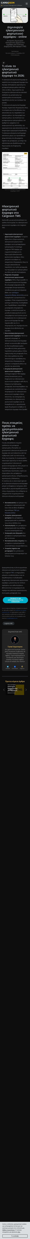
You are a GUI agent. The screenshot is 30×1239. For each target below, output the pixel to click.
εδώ (19, 1232)
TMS (12, 573)
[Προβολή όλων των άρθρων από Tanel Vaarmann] (15, 640)
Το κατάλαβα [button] (15, 1236)
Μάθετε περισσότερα (8, 1230)
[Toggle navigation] (26, 3)
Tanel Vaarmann (15, 51)
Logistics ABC (8, 623)
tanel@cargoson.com (12, 618)
